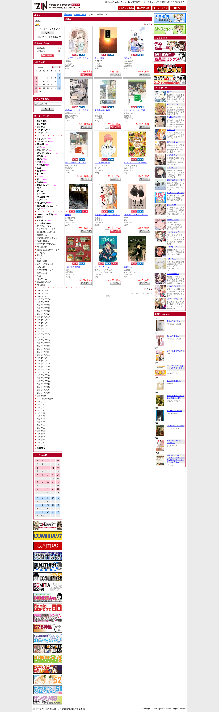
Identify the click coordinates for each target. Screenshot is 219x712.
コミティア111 (44, 360)
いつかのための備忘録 (175, 425)
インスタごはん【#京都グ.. (135, 163)
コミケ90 (41, 419)
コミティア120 (44, 334)
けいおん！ (42, 252)
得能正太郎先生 (173, 219)
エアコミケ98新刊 (45, 398)
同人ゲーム (42, 279)
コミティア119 (44, 337)
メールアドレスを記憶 (49, 29)
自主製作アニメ (44, 282)
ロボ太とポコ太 (173, 336)
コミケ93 (41, 410)
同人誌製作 (42, 246)
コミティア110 (44, 363)
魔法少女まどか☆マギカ (48, 249)
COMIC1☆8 (42, 290)
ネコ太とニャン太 (174, 321)
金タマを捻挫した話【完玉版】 (174, 442)
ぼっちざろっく (173, 155)
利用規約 (51, 709)
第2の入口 (128, 267)
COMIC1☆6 (42, 296)
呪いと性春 (99, 58)
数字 (42, 516)
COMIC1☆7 (42, 293)
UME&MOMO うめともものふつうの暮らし (175, 368)
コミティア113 (44, 355)
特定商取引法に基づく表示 (72, 709)
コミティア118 (44, 340)
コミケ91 (41, 416)
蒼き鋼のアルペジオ (174, 117)
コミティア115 (44, 349)
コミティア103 (44, 384)
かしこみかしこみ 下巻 (134, 110)
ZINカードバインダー (175, 299)
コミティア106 (44, 375)
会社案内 (39, 709)
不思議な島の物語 (102, 110)
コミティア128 (44, 311)
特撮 (39, 276)
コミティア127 (44, 314)
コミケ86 (41, 431)
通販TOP (68, 14)
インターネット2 (102, 267)
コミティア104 (44, 381)
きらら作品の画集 (174, 286)
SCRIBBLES (171, 259)
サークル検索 (80, 14)
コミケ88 (41, 425)
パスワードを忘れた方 (50, 37)
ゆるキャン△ (172, 167)
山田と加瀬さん (173, 142)
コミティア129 (44, 308)
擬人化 (40, 255)
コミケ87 (41, 428)
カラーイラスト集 (45, 264)
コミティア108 (44, 369)
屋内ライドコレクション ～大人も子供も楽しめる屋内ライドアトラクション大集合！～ (176, 459)
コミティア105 (44, 378)
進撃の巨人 (42, 235)
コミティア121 (44, 331)
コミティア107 (44, 372)
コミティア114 (44, 352)
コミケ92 (41, 413)
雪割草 (169, 92)
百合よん (128, 58)
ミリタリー (42, 194)
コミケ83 (41, 439)
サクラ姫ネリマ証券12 (175, 351)
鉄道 (39, 258)
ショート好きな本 (102, 163)
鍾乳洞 (68, 215)
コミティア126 (44, 317)
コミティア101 (44, 390)
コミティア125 (44, 319)
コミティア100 (44, 393)
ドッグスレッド (173, 232)
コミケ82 (41, 442)
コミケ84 (41, 436)
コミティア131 (44, 302)
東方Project (42, 273)
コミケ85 (41, 433)
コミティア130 (44, 305)
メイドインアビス (174, 104)
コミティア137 (44, 132)
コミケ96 (41, 401)
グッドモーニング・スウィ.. (77, 58)
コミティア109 (44, 366)
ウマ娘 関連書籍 (173, 274)
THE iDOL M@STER (46, 232)
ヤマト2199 (171, 205)
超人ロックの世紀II (174, 411)
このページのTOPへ (143, 293)
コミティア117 (44, 343)
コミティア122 (44, 328)
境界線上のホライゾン (47, 238)
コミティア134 (44, 299)
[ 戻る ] (108, 296)
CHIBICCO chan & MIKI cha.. (136, 215)
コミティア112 (44, 357)
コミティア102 (44, 387)
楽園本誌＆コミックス (175, 180)
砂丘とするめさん (174, 381)
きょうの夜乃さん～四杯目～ (107, 215)
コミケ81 (41, 445)
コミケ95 (41, 404)
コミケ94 (41, 407)
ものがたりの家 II (72, 267)
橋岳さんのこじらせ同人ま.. (77, 110)
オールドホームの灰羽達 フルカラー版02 (175, 397)
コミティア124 (44, 322)
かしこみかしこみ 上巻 (75, 163)
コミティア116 (44, 346)
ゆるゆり (41, 267)
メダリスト (171, 130)
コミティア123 (44, 325)
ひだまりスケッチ (45, 270)
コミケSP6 (41, 396)
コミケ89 (41, 422)
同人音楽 (41, 284)
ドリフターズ (172, 247)
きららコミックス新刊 (175, 193)
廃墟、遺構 (42, 261)
